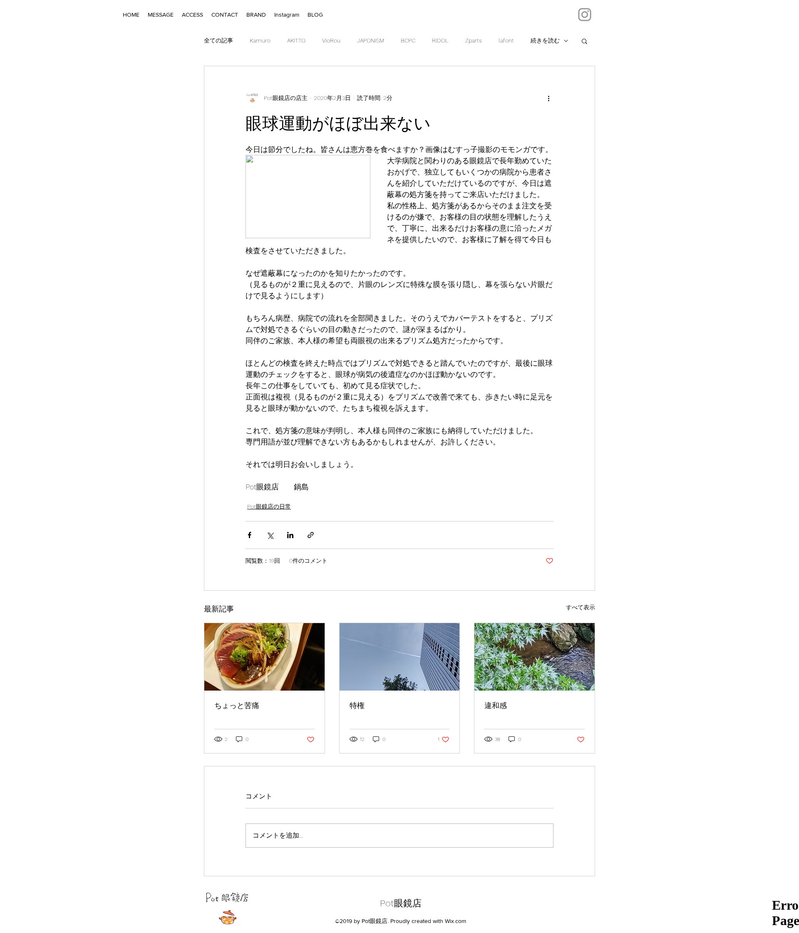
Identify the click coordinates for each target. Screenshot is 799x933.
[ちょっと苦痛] (264, 657)
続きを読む (545, 40)
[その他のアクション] (548, 98)
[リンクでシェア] (311, 535)
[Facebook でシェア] (249, 535)
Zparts (473, 40)
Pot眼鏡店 (401, 903)
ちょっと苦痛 (236, 705)
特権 (357, 705)
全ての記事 (218, 40)
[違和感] (534, 657)
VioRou (331, 40)
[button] (584, 40)
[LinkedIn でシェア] (290, 535)
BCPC (408, 40)
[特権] (400, 657)
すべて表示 (580, 607)
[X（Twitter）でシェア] (270, 535)
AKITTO (296, 40)
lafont (506, 40)
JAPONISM (370, 40)
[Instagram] (584, 14)
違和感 (495, 705)
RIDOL (440, 40)
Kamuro (260, 40)
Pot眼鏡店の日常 (269, 506)
